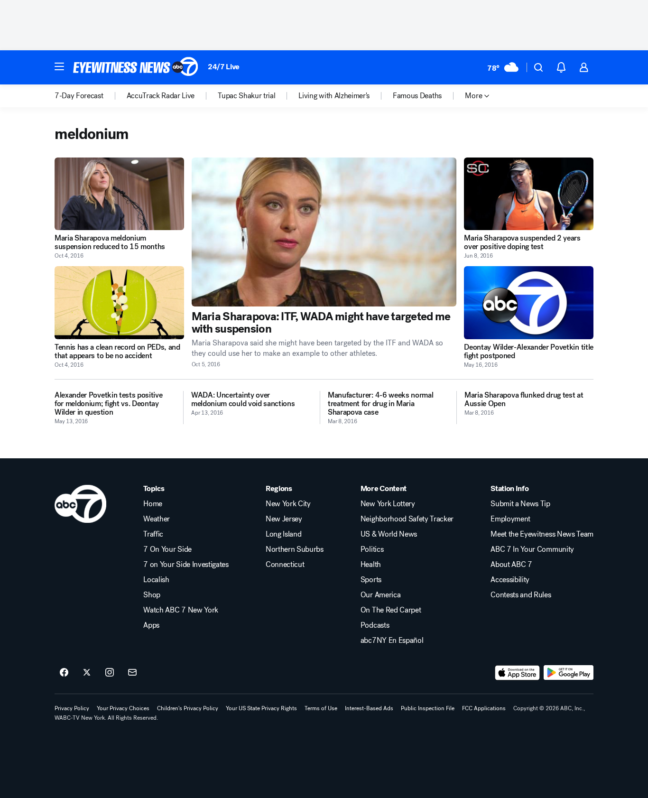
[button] (59, 66)
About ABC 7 (511, 564)
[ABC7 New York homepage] (135, 67)
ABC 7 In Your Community (532, 549)
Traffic (153, 534)
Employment (510, 519)
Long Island (283, 534)
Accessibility (510, 580)
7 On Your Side (167, 549)
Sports (371, 580)
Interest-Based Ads (369, 708)
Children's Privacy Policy (187, 708)
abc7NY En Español (392, 640)
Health (371, 564)
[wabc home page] (80, 504)
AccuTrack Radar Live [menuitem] (161, 96)
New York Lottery (388, 504)
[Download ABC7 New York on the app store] (517, 672)
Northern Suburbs (295, 549)
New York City (288, 504)
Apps (151, 625)
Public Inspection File (427, 708)
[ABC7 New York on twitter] (86, 672)
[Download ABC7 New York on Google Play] (568, 672)
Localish (156, 580)
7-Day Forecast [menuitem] (79, 96)
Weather (156, 519)
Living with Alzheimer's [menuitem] (334, 96)
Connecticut (285, 564)
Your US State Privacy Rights (261, 708)
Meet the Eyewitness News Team (542, 534)
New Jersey (284, 519)
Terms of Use (321, 708)
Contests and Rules (521, 595)
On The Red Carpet (391, 610)
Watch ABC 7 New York (180, 610)
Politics (372, 549)
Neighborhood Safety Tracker (407, 519)
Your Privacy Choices (123, 708)
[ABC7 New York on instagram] (109, 672)
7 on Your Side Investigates (185, 564)
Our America (380, 595)
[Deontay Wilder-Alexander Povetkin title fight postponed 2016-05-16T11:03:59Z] (528, 302)
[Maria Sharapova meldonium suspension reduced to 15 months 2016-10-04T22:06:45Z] (119, 194)
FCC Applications (484, 708)
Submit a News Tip (520, 504)
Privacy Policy (72, 708)
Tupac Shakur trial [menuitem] (246, 96)
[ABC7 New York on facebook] (64, 672)
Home (152, 504)
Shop (151, 595)
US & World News (389, 534)
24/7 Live (224, 67)
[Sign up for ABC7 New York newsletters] (132, 672)
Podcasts (375, 625)
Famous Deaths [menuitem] (417, 96)
